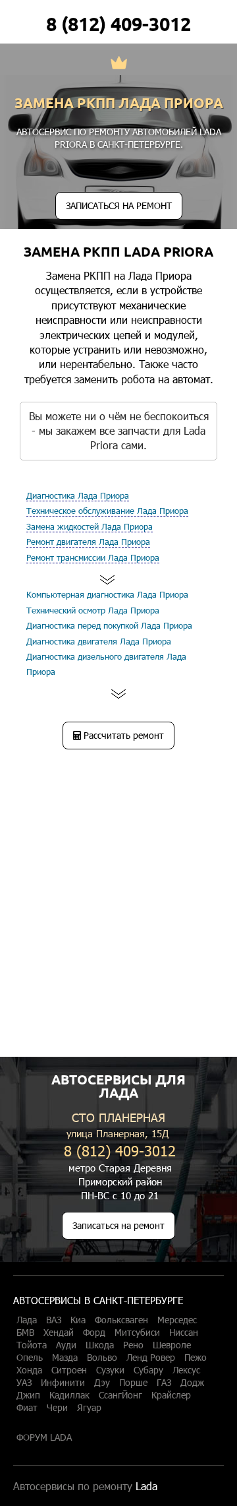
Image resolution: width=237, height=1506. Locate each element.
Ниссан (183, 1332)
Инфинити (63, 1382)
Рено (133, 1345)
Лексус (186, 1370)
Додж (192, 1382)
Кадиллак (69, 1395)
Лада (26, 1320)
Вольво (102, 1357)
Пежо (195, 1357)
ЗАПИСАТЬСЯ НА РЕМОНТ (119, 205)
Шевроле (172, 1345)
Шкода (100, 1345)
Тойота (31, 1345)
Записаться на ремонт (118, 1225)
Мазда (65, 1357)
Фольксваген (121, 1320)
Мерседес (177, 1320)
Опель (29, 1357)
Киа (78, 1320)
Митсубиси (137, 1332)
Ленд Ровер (150, 1357)
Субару (148, 1370)
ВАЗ (53, 1320)
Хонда (29, 1370)
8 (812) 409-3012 (118, 23)
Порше (133, 1382)
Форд (94, 1332)
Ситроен (69, 1370)
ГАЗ (164, 1382)
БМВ (25, 1332)
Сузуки (110, 1370)
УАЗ (24, 1382)
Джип (28, 1395)
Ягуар (89, 1407)
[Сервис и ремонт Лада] (119, 64)
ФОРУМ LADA (44, 1437)
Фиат (27, 1407)
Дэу (102, 1382)
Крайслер (171, 1395)
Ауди (66, 1345)
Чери (57, 1407)
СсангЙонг (120, 1395)
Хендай (58, 1332)
